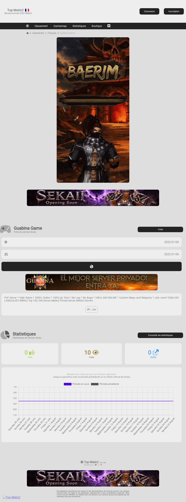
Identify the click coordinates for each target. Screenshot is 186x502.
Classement (41, 26)
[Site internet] (91, 266)
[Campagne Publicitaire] (93, 181)
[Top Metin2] (34, 497)
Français (52, 33)
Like (94, 309)
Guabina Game (67, 33)
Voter (160, 229)
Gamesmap (60, 26)
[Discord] (109, 26)
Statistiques (79, 26)
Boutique (97, 26)
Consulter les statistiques (160, 335)
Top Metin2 (15, 10)
